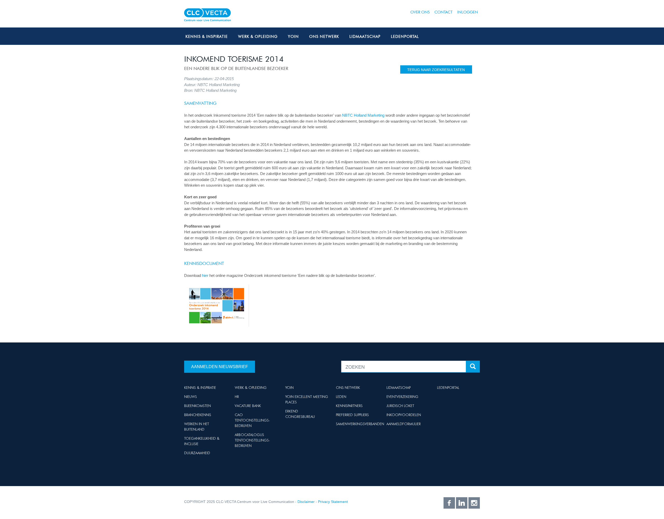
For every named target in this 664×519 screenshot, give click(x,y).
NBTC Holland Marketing (363, 115)
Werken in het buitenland (196, 426)
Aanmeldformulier (403, 424)
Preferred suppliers (352, 415)
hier (205, 275)
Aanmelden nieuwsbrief (219, 366)
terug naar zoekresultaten (436, 70)
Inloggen (467, 12)
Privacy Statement (333, 502)
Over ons (420, 12)
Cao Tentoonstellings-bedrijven (252, 420)
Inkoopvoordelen (403, 415)
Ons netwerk (324, 36)
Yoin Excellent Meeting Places (306, 399)
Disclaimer (306, 502)
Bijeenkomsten (197, 406)
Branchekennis (197, 415)
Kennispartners (349, 406)
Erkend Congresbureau (300, 414)
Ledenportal (405, 36)
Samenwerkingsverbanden (360, 424)
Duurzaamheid (197, 453)
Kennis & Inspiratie (206, 36)
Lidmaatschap (365, 36)
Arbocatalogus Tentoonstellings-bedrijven (252, 440)
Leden (341, 397)
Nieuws (190, 397)
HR (237, 397)
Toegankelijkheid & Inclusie (201, 441)
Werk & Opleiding (258, 36)
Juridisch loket (400, 406)
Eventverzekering (402, 397)
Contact (443, 12)
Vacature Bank (248, 406)
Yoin (293, 36)
